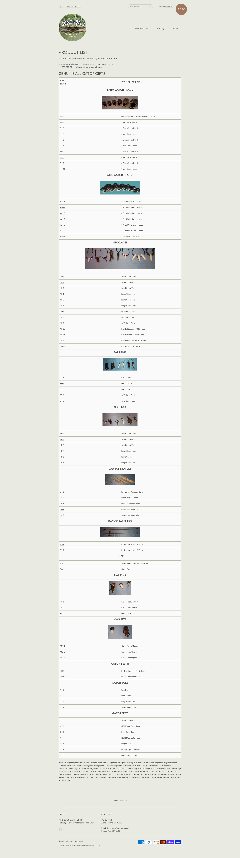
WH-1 (62, 201)
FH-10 (62, 169)
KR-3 (62, 445)
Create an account (73, 6)
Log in (61, 6)
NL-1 (62, 276)
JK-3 (62, 503)
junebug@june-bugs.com (118, 828)
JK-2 (62, 498)
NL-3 (62, 288)
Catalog (160, 28)
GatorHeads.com (141, 28)
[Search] (151, 6)
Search (61, 841)
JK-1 (62, 492)
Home (115, 800)
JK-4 (62, 509)
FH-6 (62, 146)
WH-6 (62, 231)
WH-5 (62, 225)
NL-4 (62, 294)
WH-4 (62, 219)
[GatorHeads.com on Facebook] (60, 829)
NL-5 (62, 300)
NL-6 (62, 305)
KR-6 (62, 463)
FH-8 (62, 157)
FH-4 (62, 134)
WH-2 (62, 207)
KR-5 (62, 457)
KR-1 (62, 433)
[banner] (84, 27)
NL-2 (62, 282)
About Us (177, 28)
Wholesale (79, 841)
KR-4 (62, 451)
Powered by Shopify (92, 845)
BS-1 (62, 544)
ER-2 (62, 383)
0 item (161, 6)
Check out (169, 6)
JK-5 (62, 515)
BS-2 (62, 550)
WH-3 (62, 213)
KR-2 (62, 439)
